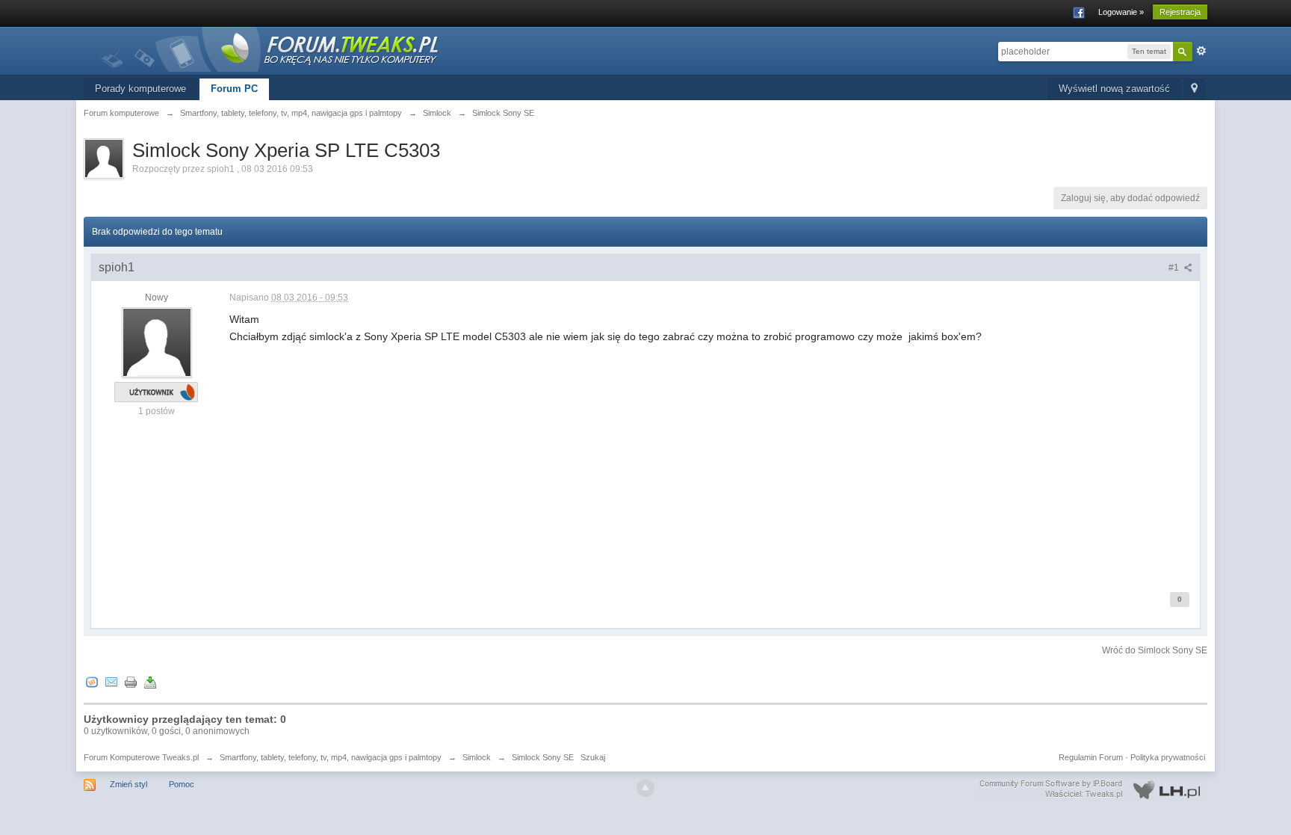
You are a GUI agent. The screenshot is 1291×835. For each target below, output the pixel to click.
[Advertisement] (677, 466)
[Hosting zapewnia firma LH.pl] (1093, 789)
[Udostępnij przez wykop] (92, 681)
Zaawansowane (1201, 51)
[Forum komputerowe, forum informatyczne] (270, 48)
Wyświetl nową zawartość (1114, 88)
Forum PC (234, 88)
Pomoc (181, 784)
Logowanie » (1121, 11)
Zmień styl (128, 784)
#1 (1174, 267)
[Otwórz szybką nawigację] (1194, 89)
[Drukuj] (131, 681)
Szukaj (593, 757)
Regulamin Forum (1091, 757)
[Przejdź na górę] (645, 788)
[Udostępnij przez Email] (111, 681)
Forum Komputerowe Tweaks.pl (141, 757)
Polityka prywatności (1167, 757)
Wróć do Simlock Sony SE (1154, 650)
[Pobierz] (150, 681)
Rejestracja (1180, 11)
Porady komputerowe (140, 88)
